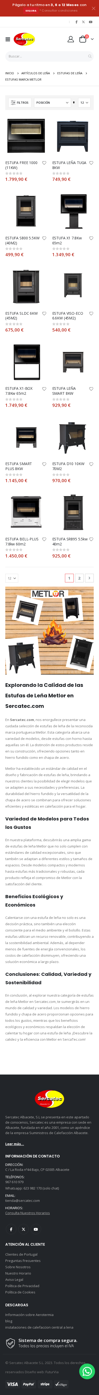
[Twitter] (83, 22)
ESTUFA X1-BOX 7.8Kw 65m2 (18, 391)
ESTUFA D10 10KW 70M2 (68, 466)
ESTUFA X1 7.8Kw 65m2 (67, 240)
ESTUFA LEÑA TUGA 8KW (69, 165)
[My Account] (70, 39)
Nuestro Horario (18, 1273)
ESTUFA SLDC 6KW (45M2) (21, 316)
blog (8, 1321)
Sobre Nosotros (18, 1267)
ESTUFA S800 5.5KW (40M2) (22, 240)
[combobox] (49, 56)
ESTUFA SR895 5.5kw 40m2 (70, 541)
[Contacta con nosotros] (87, 1371)
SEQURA (31, 10)
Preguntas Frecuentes (23, 1260)
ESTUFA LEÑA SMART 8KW (64, 391)
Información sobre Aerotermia (29, 1314)
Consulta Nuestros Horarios (27, 1212)
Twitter (23, 1229)
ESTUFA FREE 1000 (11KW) (21, 165)
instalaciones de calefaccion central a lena (39, 1327)
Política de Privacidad (22, 1285)
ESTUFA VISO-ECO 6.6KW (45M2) (67, 316)
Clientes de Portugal (21, 1254)
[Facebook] (76, 22)
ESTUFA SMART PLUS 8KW (18, 466)
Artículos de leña (35, 73)
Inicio (9, 73)
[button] (44, 163)
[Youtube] (90, 22)
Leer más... (14, 1143)
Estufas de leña (69, 73)
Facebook (11, 1229)
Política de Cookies (20, 1292)
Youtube (36, 1229)
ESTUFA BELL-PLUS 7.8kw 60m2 (22, 541)
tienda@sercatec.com (22, 1200)
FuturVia (52, 1372)
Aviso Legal (14, 1279)
